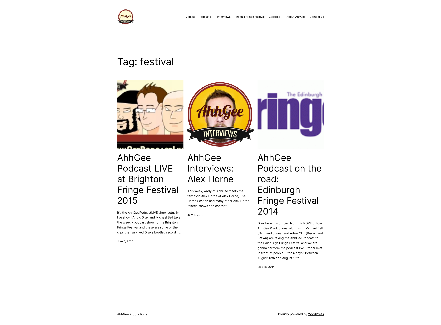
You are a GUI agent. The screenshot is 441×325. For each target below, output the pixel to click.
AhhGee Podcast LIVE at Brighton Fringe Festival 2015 (147, 179)
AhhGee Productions (132, 314)
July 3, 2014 (195, 214)
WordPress (316, 314)
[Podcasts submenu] (212, 17)
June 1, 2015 (125, 241)
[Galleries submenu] (281, 17)
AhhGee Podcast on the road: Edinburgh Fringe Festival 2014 (290, 184)
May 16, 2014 (266, 266)
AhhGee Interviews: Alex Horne (210, 168)
